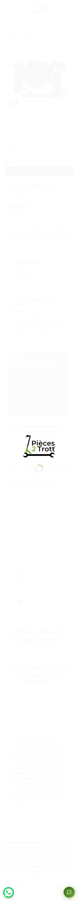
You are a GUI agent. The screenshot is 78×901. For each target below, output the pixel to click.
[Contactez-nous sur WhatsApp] (8, 892)
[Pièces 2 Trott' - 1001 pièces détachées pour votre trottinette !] (39, 446)
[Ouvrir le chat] (69, 892)
